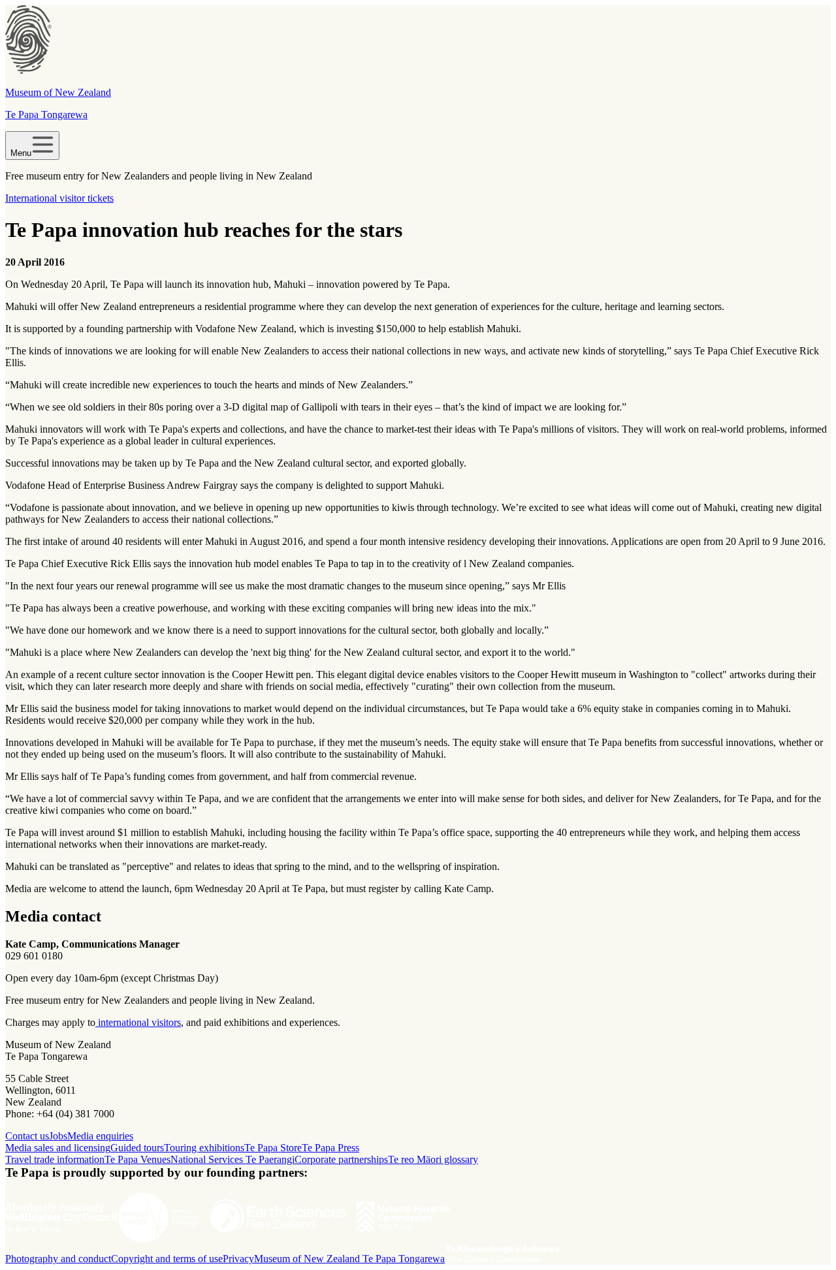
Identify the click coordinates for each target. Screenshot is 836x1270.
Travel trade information (54, 1159)
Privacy (238, 1258)
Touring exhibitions (204, 1147)
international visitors (138, 1022)
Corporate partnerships (341, 1159)
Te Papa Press (330, 1147)
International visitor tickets (59, 198)
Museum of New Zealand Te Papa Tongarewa (349, 1258)
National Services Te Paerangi (232, 1159)
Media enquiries (100, 1135)
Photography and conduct (58, 1258)
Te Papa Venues (137, 1159)
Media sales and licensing (57, 1147)
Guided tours (137, 1147)
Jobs (58, 1135)
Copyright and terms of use (167, 1258)
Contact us (27, 1135)
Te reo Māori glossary (433, 1159)
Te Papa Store (273, 1147)
